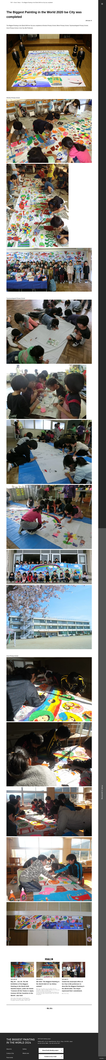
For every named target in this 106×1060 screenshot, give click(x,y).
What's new (26, 1053)
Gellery (25, 1049)
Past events (9, 1057)
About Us (9, 1049)
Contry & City (10, 1053)
